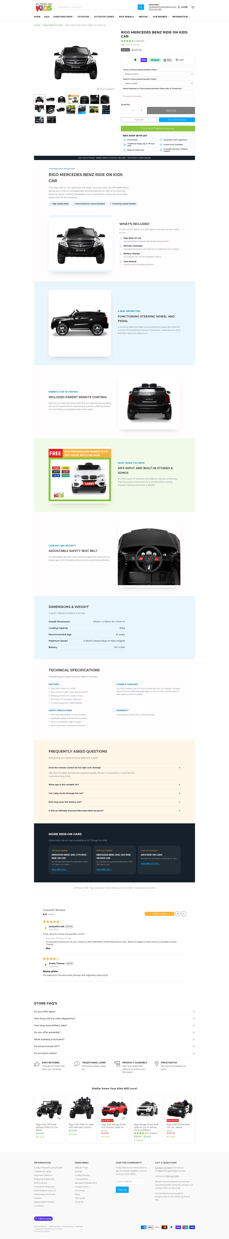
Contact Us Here (163, 1167)
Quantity (125, 105)
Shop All (79, 1202)
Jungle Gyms (81, 1186)
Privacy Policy (68, 1226)
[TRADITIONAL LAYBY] (94, 1067)
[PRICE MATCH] (175, 1067)
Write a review (159, 914)
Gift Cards (80, 1198)
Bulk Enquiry (40, 1183)
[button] (127, 41)
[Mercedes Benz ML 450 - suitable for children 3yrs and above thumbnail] (70, 109)
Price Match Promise (44, 1194)
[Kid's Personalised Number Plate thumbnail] (73, 99)
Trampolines (81, 1179)
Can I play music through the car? (66, 793)
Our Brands (160, 16)
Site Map (79, 1226)
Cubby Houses (82, 1175)
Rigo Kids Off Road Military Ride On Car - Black (47, 1127)
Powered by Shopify (42, 1231)
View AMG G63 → (104, 869)
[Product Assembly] (134, 1067)
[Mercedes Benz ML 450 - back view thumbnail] (61, 99)
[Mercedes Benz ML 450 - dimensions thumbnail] (60, 109)
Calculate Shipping (177, 120)
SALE (46, 16)
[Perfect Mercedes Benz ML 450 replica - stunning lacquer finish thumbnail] (50, 99)
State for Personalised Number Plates (140, 79)
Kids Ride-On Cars (53, 25)
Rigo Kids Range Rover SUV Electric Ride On (113, 1126)
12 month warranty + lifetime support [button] (176, 150)
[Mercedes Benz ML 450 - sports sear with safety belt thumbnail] (105, 99)
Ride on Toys (81, 1167)
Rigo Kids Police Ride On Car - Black (178, 1126)
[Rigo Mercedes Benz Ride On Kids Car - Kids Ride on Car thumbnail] (39, 99)
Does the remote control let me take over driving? (75, 768)
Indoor (143, 16)
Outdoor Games (104, 16)
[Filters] (177, 914)
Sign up (122, 1189)
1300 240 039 (155, 9)
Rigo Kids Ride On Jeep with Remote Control (81, 1126)
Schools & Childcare (44, 1186)
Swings (78, 1171)
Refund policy (54, 1226)
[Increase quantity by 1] (141, 110)
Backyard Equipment (86, 1183)
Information (180, 16)
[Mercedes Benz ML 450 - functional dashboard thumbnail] (84, 99)
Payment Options (43, 1175)
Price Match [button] (132, 140)
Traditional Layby (43, 1171)
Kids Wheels (126, 16)
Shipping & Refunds (44, 1179)
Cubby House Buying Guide (48, 1167)
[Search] (141, 7)
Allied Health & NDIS (44, 1202)
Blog (77, 1194)
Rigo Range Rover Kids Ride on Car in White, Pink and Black (146, 1127)
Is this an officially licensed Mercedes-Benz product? (76, 811)
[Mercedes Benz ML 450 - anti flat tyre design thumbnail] (50, 109)
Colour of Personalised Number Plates (140, 70)
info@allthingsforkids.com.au (162, 7)
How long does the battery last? (65, 802)
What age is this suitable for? (64, 784)
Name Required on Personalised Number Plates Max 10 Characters (152, 88)
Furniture (80, 1190)
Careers (38, 1198)
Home (37, 16)
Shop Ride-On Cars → (150, 863)
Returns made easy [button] (135, 150)
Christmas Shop (63, 16)
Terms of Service (40, 1226)
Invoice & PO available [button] (173, 144)
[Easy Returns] (54, 1067)
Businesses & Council (45, 1190)
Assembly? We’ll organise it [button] (175, 140)
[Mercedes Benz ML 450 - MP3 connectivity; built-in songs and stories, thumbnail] (94, 99)
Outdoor (84, 16)
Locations (39, 1206)
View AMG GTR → (59, 869)
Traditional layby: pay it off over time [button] (140, 145)
